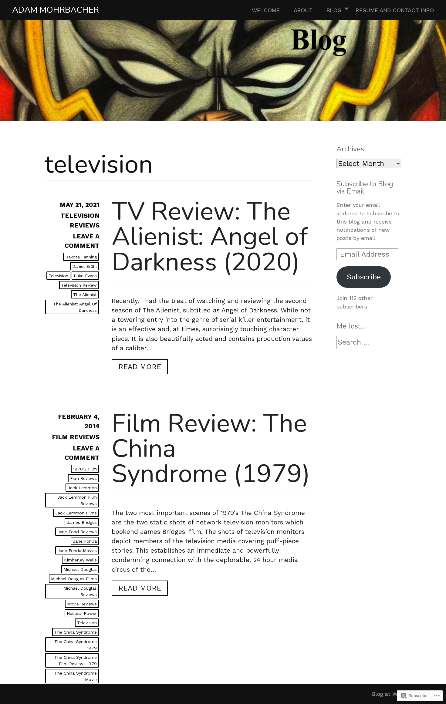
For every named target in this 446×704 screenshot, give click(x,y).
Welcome (266, 10)
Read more (136, 368)
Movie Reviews (82, 603)
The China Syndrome (75, 632)
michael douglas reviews (80, 591)
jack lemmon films (76, 512)
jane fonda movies (77, 550)
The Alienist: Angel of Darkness (75, 307)
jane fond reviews (77, 531)
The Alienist (85, 294)
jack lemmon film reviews (77, 500)
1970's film (85, 469)
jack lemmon (82, 487)
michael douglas (80, 569)
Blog (334, 10)
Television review (79, 285)
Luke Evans (85, 275)
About (303, 10)
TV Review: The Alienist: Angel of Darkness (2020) (210, 236)
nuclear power (82, 613)
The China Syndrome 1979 (75, 644)
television (58, 275)
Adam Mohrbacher (55, 10)
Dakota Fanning (81, 256)
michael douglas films (74, 578)
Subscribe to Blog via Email (364, 187)
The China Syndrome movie (75, 676)
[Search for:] (383, 342)
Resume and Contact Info (395, 10)
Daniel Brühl (84, 266)
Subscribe (364, 277)
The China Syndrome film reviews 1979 (75, 660)
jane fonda (85, 541)
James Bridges (82, 522)
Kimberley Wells (80, 559)
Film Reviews (76, 437)
